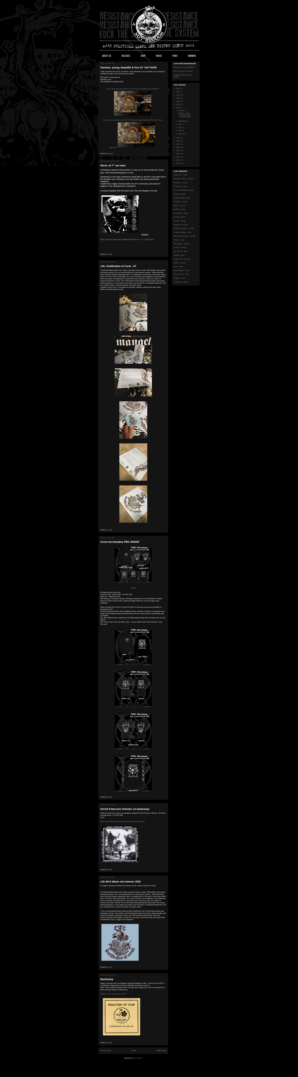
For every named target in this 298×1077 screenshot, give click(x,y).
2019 (178, 138)
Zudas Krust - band (181, 282)
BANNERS (192, 55)
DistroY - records (180, 205)
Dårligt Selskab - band (182, 198)
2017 (178, 144)
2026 (178, 88)
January (181, 134)
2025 (178, 92)
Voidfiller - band (179, 278)
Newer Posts (105, 1051)
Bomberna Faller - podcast (183, 179)
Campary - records (181, 182)
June (180, 127)
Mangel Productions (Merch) (184, 67)
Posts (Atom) (138, 1058)
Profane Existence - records (184, 228)
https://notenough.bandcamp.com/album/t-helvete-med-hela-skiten (122, 821)
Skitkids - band (179, 255)
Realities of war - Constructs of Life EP (113, 994)
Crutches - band (180, 194)
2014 (178, 154)
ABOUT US (106, 55)
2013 (178, 157)
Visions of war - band (181, 274)
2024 (178, 95)
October (181, 110)
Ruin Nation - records (181, 244)
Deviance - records (181, 202)
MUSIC (159, 55)
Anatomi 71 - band (180, 175)
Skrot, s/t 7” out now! (113, 165)
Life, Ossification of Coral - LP (118, 266)
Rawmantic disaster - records (184, 236)
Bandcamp (106, 979)
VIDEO (175, 55)
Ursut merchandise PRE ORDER (119, 541)
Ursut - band (178, 266)
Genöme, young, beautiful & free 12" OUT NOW (128, 67)
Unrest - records (180, 263)
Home (133, 1051)
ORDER (133, 588)
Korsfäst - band (179, 209)
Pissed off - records (181, 225)
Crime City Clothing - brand (184, 190)
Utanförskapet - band (181, 270)
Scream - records (180, 247)
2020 (178, 108)
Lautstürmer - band (181, 213)
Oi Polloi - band (179, 217)
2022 (178, 101)
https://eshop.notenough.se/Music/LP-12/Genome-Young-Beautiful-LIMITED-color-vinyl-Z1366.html (132, 133)
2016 (178, 147)
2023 (178, 98)
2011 (178, 163)
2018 (178, 141)
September (182, 121)
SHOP (143, 55)
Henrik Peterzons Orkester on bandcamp (124, 809)
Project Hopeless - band (182, 232)
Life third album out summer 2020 (120, 881)
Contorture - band (180, 186)
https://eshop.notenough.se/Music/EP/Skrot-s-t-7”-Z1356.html (127, 239)
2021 (178, 104)
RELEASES (126, 55)
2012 (178, 160)
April (180, 131)
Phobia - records (180, 221)
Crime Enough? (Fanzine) (183, 71)
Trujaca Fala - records (182, 259)
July (180, 124)
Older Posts (161, 1051)
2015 (178, 150)
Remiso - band (179, 240)
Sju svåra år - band (181, 251)
